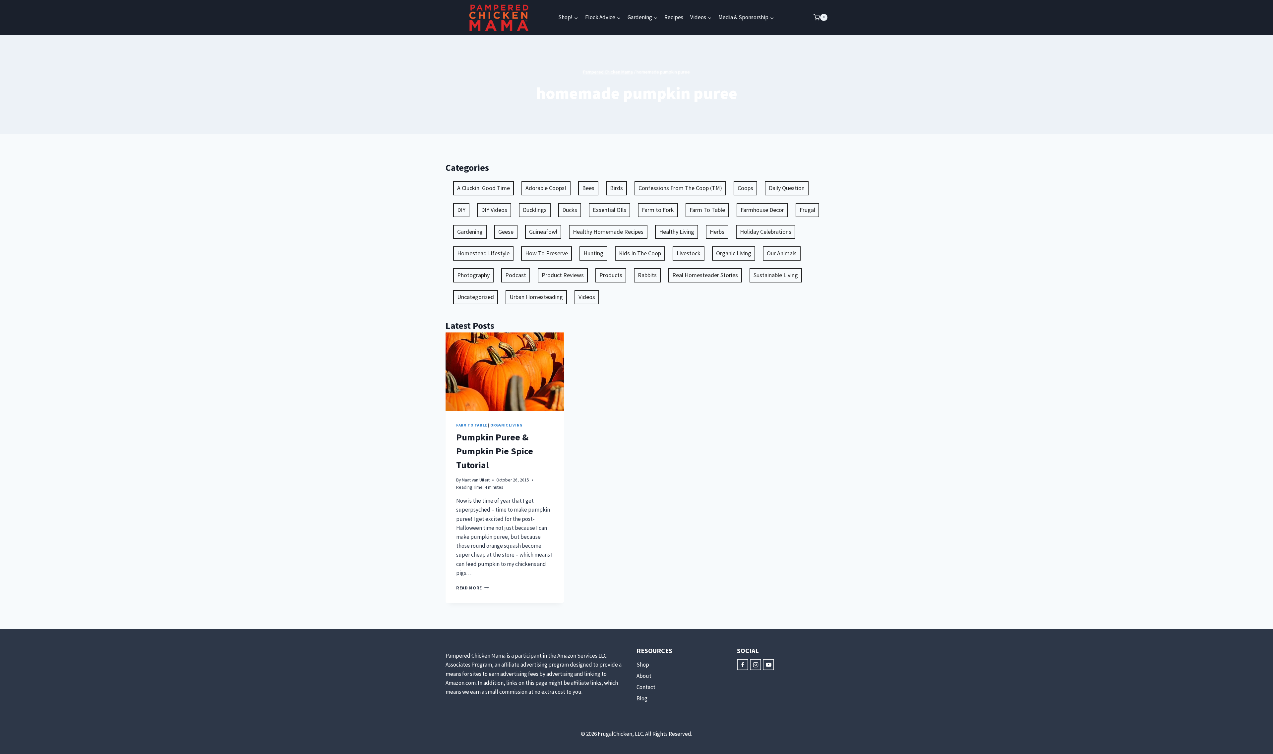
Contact (645, 687)
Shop (642, 664)
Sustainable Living (776, 275)
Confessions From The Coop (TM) (680, 188)
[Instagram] (755, 664)
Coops (745, 188)
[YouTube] (768, 664)
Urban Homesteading (536, 297)
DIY (461, 210)
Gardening (470, 231)
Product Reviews (563, 275)
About (643, 675)
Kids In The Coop (640, 253)
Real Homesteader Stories (705, 275)
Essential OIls (609, 210)
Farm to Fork (658, 210)
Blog (641, 698)
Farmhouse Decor (762, 210)
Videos (586, 297)
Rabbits (647, 275)
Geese (506, 231)
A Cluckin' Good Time (483, 188)
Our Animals (782, 253)
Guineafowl (543, 231)
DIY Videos (494, 210)
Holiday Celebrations (765, 231)
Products (610, 275)
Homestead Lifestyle (483, 253)
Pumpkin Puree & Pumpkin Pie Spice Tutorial (494, 451)
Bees (588, 188)
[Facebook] (742, 664)
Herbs (717, 231)
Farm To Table (707, 210)
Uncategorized (475, 297)
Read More (472, 588)
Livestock (688, 253)
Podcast (515, 275)
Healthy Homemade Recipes (608, 231)
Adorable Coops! (546, 188)
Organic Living (733, 253)
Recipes (673, 17)
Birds (616, 188)
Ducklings (535, 210)
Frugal (807, 210)
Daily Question (787, 188)
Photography (473, 275)
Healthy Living (676, 231)
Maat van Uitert (476, 480)
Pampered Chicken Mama (608, 72)
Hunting (593, 253)
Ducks (569, 210)
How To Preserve (546, 253)
